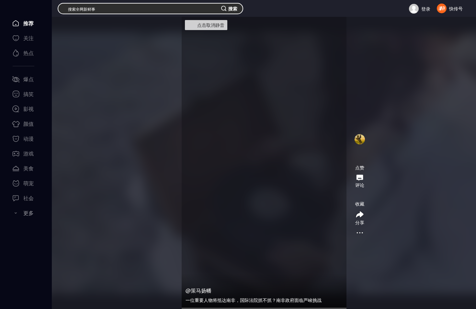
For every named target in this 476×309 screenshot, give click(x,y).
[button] (360, 148)
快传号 (456, 8)
